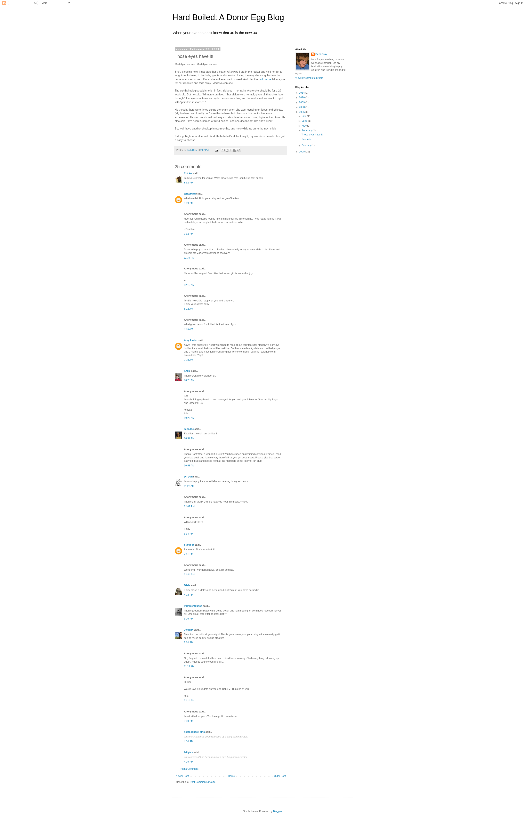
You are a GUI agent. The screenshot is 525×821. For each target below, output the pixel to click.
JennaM (188, 629)
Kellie (187, 371)
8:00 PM (188, 721)
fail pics (188, 752)
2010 (302, 97)
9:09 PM (188, 203)
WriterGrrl (190, 193)
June (305, 120)
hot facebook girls (194, 732)
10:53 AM (189, 465)
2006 (302, 112)
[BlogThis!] (227, 150)
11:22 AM (189, 666)
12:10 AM (189, 285)
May (304, 125)
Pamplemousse (193, 606)
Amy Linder (190, 340)
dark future (265, 79)
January (307, 145)
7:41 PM (188, 554)
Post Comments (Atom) (203, 782)
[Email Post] (216, 150)
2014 (302, 92)
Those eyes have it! (312, 134)
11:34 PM (189, 257)
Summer (189, 544)
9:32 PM (188, 233)
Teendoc (189, 429)
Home (231, 776)
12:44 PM (189, 574)
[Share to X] (231, 150)
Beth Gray (321, 54)
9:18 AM (188, 359)
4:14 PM (188, 741)
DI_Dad (188, 476)
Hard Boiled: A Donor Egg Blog (228, 17)
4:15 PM (188, 761)
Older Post (280, 776)
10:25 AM (189, 380)
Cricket (188, 173)
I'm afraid (306, 139)
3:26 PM (188, 618)
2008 (302, 107)
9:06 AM (188, 329)
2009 (302, 102)
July (304, 116)
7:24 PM (188, 642)
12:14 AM (189, 700)
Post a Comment (189, 768)
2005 (302, 151)
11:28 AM (189, 486)
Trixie (187, 585)
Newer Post (182, 776)
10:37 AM (189, 438)
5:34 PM (188, 533)
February (307, 130)
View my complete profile (309, 78)
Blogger (277, 811)
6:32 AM (188, 308)
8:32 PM (188, 182)
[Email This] (223, 150)
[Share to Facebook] (235, 150)
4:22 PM (188, 594)
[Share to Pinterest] (239, 150)
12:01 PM (189, 506)
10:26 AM (189, 418)
